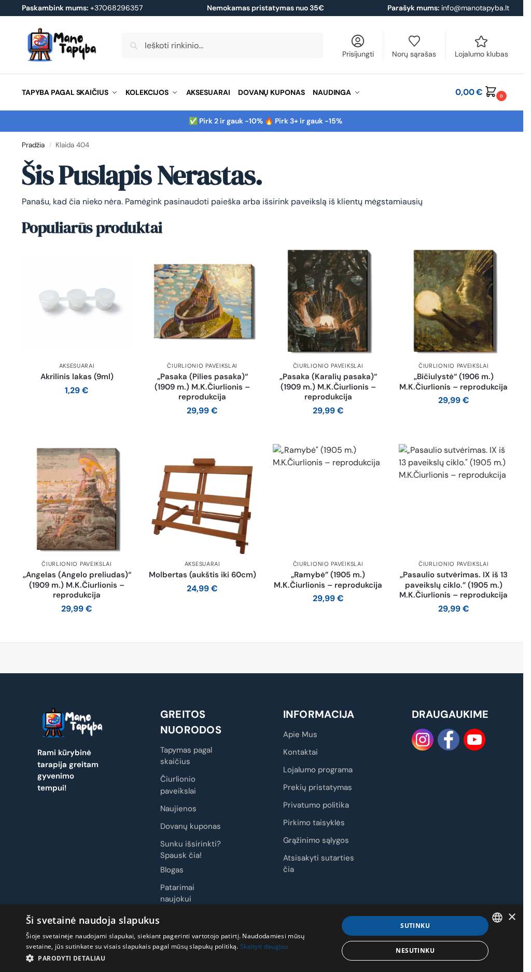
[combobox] (497, 917)
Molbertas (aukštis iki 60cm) (202, 575)
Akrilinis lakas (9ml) (77, 377)
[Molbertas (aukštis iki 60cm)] (202, 499)
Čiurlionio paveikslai (202, 365)
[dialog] (261, 938)
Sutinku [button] (415, 925)
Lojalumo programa (318, 770)
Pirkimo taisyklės (314, 822)
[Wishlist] (116, 261)
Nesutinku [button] (415, 950)
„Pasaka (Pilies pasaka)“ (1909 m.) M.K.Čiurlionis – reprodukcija (202, 387)
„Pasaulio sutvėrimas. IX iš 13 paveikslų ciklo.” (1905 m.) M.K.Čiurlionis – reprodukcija (453, 585)
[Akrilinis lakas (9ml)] (77, 301)
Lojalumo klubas (481, 54)
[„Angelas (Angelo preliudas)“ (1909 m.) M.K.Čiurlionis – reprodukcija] (77, 499)
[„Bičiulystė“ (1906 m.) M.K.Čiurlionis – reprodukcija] (454, 301)
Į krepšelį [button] (77, 413)
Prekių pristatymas (317, 787)
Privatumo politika (316, 805)
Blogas (172, 870)
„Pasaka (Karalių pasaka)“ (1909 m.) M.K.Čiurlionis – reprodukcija (328, 387)
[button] (482, 92)
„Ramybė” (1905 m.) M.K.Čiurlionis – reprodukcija (328, 580)
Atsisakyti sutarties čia (318, 864)
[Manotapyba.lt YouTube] (474, 740)
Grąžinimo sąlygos (316, 840)
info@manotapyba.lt (475, 7)
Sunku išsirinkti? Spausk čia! (190, 850)
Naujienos (178, 808)
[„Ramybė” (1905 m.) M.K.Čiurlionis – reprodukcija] (328, 499)
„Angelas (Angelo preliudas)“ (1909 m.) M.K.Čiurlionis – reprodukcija (77, 585)
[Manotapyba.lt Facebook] (448, 740)
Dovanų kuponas (190, 826)
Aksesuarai (77, 365)
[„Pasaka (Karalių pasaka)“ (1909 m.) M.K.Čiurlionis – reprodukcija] (328, 301)
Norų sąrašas (414, 54)
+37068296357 (82, 7)
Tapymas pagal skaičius (186, 756)
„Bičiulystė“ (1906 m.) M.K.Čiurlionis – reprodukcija (453, 382)
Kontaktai (300, 752)
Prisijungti (358, 54)
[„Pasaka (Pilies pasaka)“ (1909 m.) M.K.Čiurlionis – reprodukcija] (202, 301)
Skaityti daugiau (264, 946)
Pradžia (33, 145)
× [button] (511, 917)
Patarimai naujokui (177, 893)
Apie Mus (300, 734)
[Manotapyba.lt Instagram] (423, 740)
